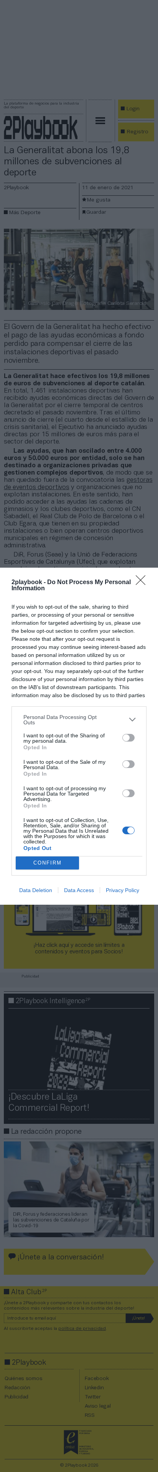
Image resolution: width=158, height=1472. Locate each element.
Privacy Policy (122, 890)
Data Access (79, 890)
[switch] (128, 738)
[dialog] (79, 736)
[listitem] (79, 719)
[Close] (143, 582)
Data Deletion (35, 890)
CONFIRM (47, 863)
